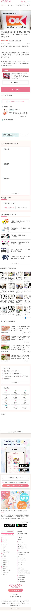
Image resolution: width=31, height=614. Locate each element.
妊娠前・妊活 (5, 544)
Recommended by (21, 318)
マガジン (20, 537)
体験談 (4, 556)
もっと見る (14, 193)
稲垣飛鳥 (17, 110)
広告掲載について (24, 603)
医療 (27, 376)
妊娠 (18, 376)
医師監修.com (21, 569)
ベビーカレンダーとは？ (6, 601)
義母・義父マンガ (18, 373)
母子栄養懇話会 (21, 581)
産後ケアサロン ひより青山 (23, 571)
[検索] (25, 2)
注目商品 (18, 40)
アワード (20, 535)
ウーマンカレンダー (22, 561)
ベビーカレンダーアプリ (23, 552)
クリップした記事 (15, 432)
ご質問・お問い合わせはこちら (15, 486)
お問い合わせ (17, 605)
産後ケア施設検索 (6, 570)
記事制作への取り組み (8, 531)
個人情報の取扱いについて (22, 601)
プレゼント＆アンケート (23, 544)
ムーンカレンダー (22, 559)
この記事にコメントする (16, 101)
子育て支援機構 (21, 577)
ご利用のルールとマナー (15, 478)
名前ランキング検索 (22, 533)
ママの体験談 (7, 379)
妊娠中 (4, 546)
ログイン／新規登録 (15, 590)
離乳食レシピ (5, 560)
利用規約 (12, 605)
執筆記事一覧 (23, 116)
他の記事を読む (14, 82)
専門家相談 (5, 540)
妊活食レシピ (5, 564)
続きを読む (15, 90)
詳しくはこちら (24, 522)
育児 (4, 550)
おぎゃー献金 (21, 579)
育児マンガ (17, 371)
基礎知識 (4, 542)
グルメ (12, 40)
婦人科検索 (5, 574)
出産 (22, 376)
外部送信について (5, 603)
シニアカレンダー (22, 563)
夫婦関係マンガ (7, 373)
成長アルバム (5, 566)
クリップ (25, 134)
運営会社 (14, 601)
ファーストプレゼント (23, 548)
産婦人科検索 (5, 572)
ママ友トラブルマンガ (9, 376)
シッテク (20, 565)
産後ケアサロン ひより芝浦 (23, 573)
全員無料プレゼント (22, 546)
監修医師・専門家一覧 (8, 534)
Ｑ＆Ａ (4, 554)
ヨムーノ (20, 567)
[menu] (28, 2)
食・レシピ (13, 5)
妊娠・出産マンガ (8, 371)
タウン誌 (20, 539)
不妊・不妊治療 (6, 552)
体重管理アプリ (21, 554)
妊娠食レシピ (5, 562)
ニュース (7, 5)
